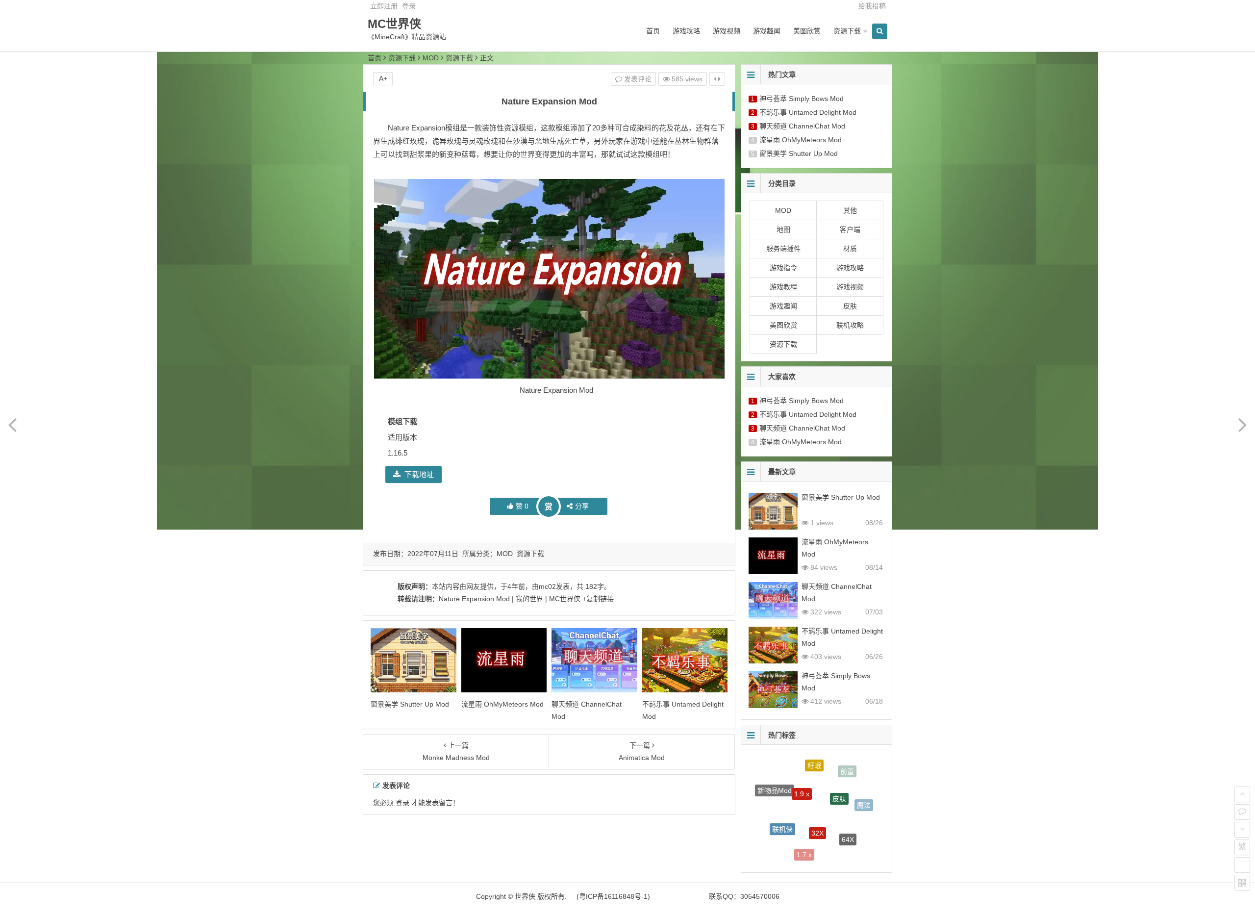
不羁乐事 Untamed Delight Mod (807, 112)
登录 (409, 6)
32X (817, 808)
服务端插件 (783, 249)
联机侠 (782, 811)
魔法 (864, 799)
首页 (653, 31)
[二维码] (1242, 882)
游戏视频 (726, 31)
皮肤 (850, 306)
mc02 (547, 586)
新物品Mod (774, 784)
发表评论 (637, 79)
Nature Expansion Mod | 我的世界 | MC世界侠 (509, 599)
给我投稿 (872, 6)
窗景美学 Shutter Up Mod (410, 704)
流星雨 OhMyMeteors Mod (502, 704)
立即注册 (384, 6)
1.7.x (804, 842)
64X (848, 824)
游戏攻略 (686, 31)
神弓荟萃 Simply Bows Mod (801, 98)
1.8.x (844, 849)
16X (771, 828)
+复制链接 (597, 599)
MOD (431, 58)
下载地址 (419, 474)
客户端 (850, 229)
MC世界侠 (394, 23)
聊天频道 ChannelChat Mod (802, 126)
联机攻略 (850, 325)
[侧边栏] (717, 79)
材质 (850, 249)
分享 (582, 506)
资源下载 (847, 31)
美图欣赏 (807, 31)
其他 (850, 210)
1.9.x (801, 773)
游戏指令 (783, 268)
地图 (783, 229)
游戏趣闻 (766, 31)
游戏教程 (783, 287)
